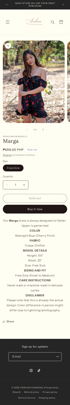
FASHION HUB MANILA (32, 387)
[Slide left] (27, 130)
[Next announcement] (63, 5)
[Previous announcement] (7, 5)
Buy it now (35, 209)
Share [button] (10, 321)
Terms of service (27, 398)
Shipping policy (47, 398)
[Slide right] (43, 130)
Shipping (7, 155)
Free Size (15, 168)
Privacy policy (50, 392)
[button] (7, 22)
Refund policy (31, 392)
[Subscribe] (57, 356)
